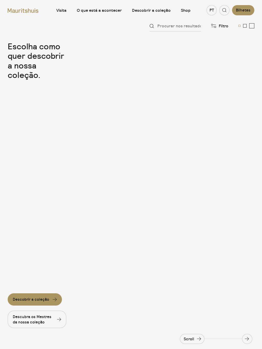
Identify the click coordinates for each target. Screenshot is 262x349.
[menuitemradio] (239, 26)
